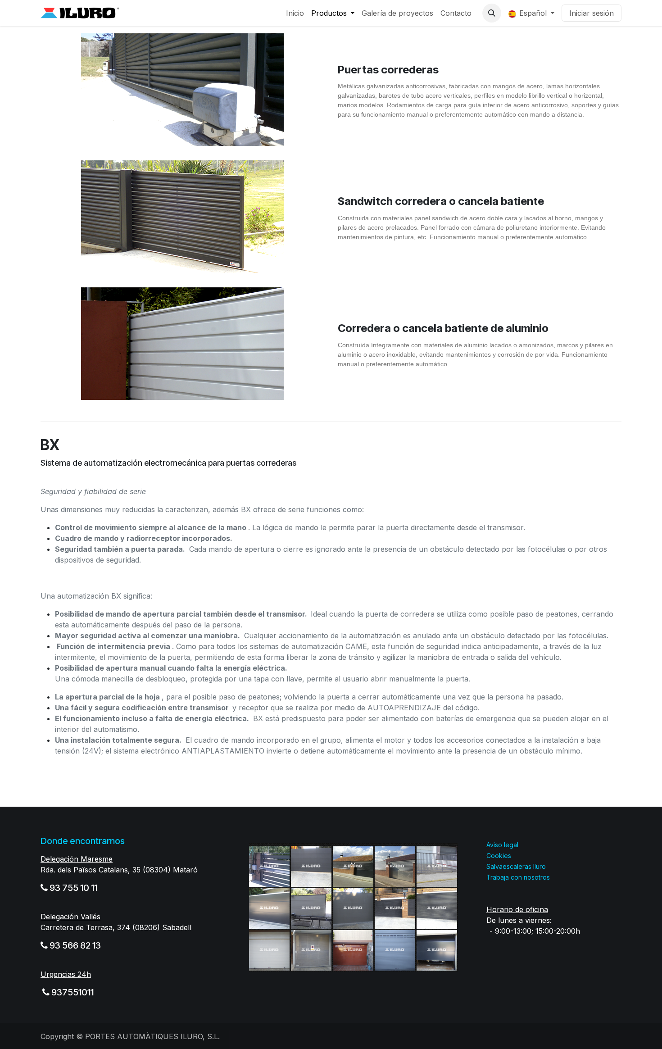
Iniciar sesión (591, 13)
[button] (491, 13)
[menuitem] (295, 13)
